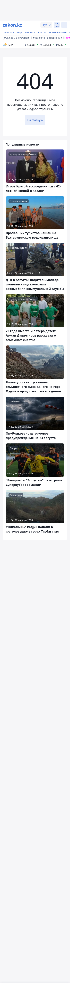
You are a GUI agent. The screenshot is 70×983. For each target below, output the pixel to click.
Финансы (30, 32)
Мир (19, 32)
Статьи (42, 32)
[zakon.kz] (12, 25)
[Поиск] (57, 25)
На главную (35, 120)
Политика (8, 32)
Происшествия (58, 32)
